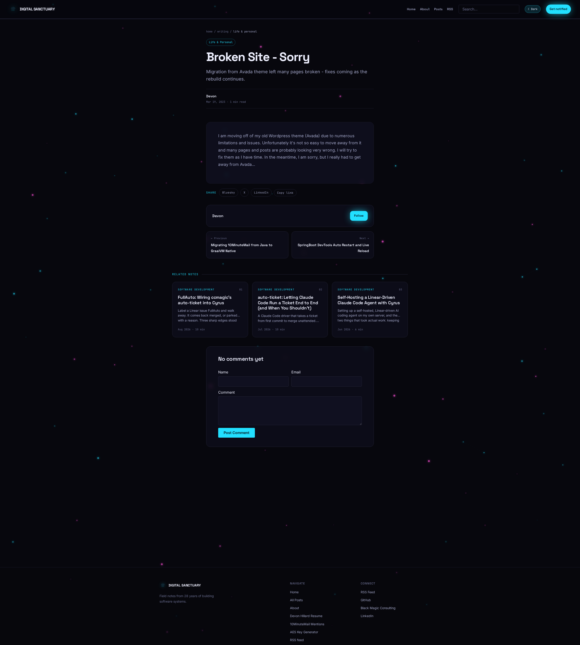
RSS (450, 9)
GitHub (366, 600)
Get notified (558, 9)
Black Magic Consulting (378, 608)
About (425, 9)
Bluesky (228, 192)
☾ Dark (532, 9)
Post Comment (236, 432)
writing (222, 31)
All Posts (296, 600)
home (209, 31)
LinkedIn (261, 192)
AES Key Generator (304, 632)
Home (411, 9)
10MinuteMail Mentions (307, 624)
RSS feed (297, 640)
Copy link (285, 193)
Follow (359, 216)
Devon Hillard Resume (306, 616)
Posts (438, 9)
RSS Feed (368, 592)
